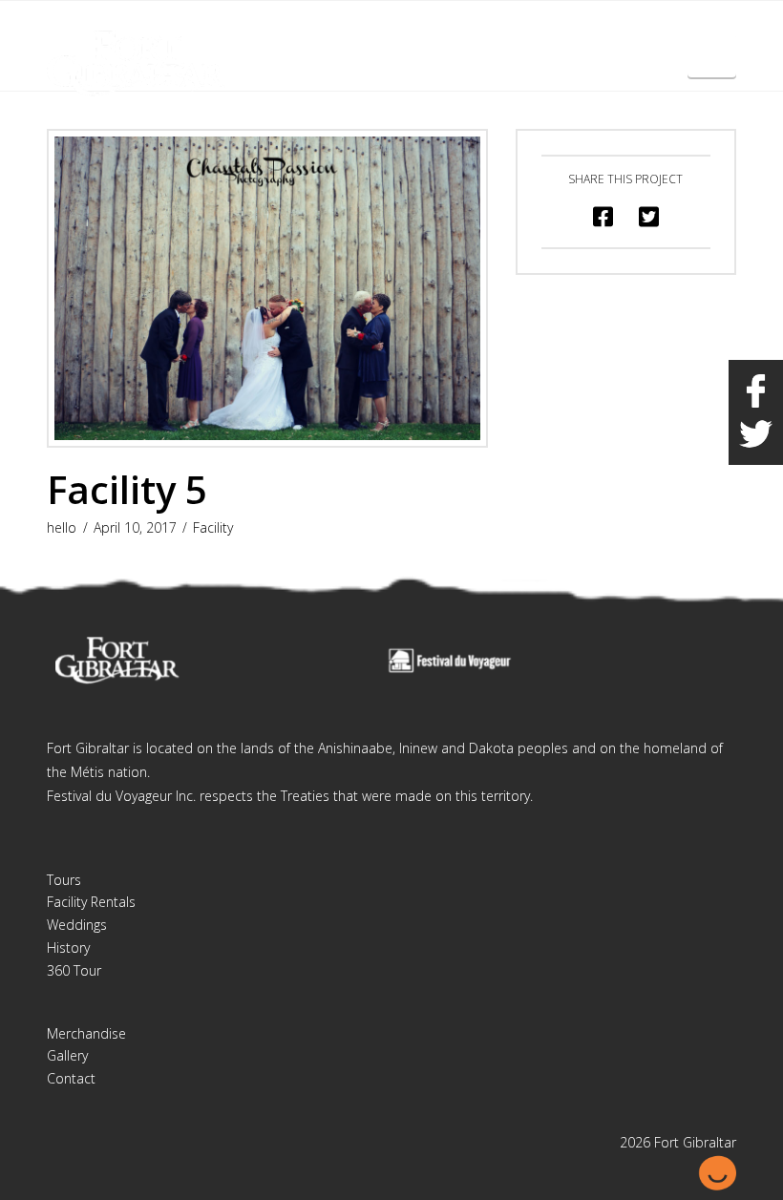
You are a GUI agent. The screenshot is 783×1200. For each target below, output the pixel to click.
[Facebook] (684, 30)
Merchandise (86, 1033)
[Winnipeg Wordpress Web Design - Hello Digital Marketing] (717, 1171)
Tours (64, 880)
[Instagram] (721, 30)
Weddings (77, 925)
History (68, 947)
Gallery (67, 1055)
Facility (213, 527)
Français (636, 27)
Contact (71, 1078)
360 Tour (74, 970)
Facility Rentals (91, 902)
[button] (712, 55)
